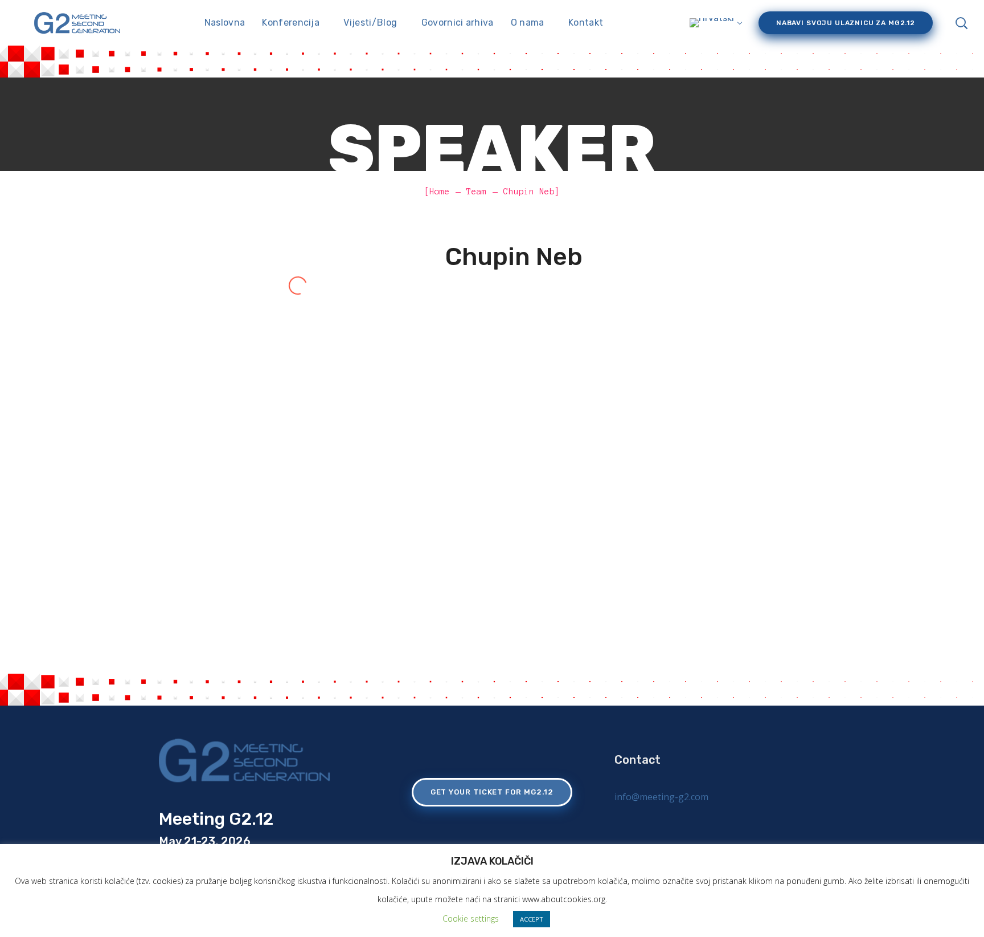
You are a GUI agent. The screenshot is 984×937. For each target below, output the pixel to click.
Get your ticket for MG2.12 (492, 792)
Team (476, 191)
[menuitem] (714, 23)
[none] (714, 23)
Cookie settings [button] (470, 918)
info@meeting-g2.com (661, 797)
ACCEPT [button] (531, 919)
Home (439, 191)
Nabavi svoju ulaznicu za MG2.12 (845, 23)
